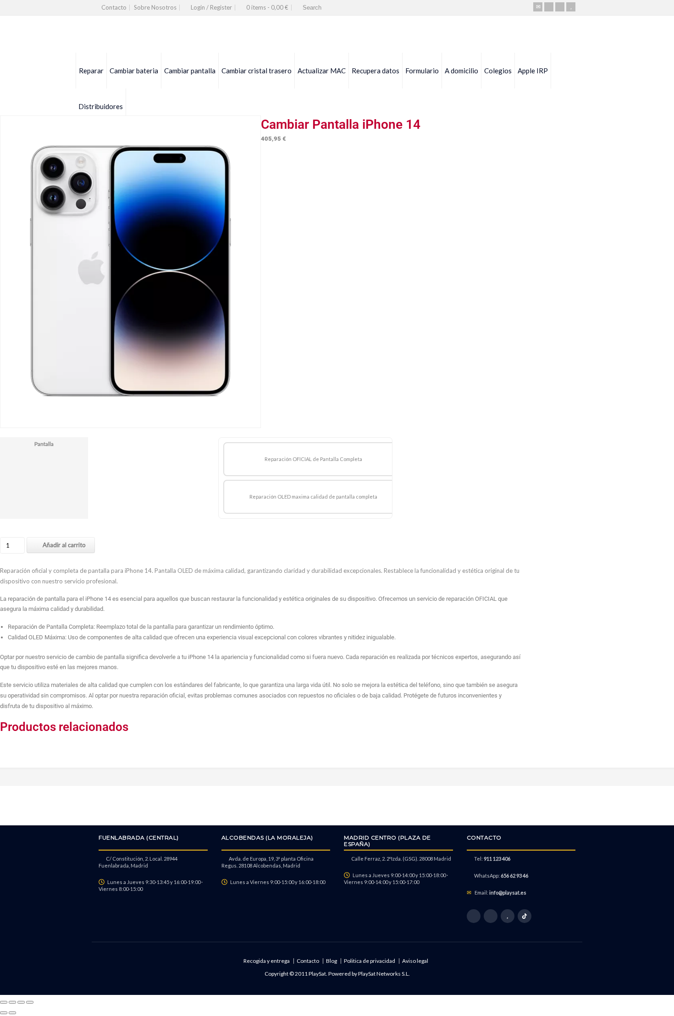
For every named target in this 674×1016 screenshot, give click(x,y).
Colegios (498, 70)
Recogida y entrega (266, 960)
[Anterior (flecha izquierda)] (3, 1012)
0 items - (267, 7)
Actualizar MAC (322, 70)
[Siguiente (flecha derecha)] (12, 1012)
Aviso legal (415, 960)
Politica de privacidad (369, 960)
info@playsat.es (507, 892)
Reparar (91, 70)
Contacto (114, 7)
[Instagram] (559, 6)
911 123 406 (497, 859)
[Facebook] (548, 6)
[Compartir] (21, 1002)
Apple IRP (533, 70)
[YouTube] (570, 6)
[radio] (313, 459)
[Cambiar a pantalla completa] (12, 1002)
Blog (331, 960)
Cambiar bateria (134, 70)
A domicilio (461, 70)
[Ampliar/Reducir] (3, 1002)
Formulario (422, 70)
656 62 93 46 (514, 876)
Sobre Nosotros (155, 7)
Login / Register (211, 7)
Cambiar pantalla (189, 70)
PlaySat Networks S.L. (384, 973)
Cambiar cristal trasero (256, 70)
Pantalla (44, 443)
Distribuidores (100, 106)
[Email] (537, 6)
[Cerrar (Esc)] (29, 1002)
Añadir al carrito (64, 545)
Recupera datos (375, 70)
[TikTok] (524, 916)
